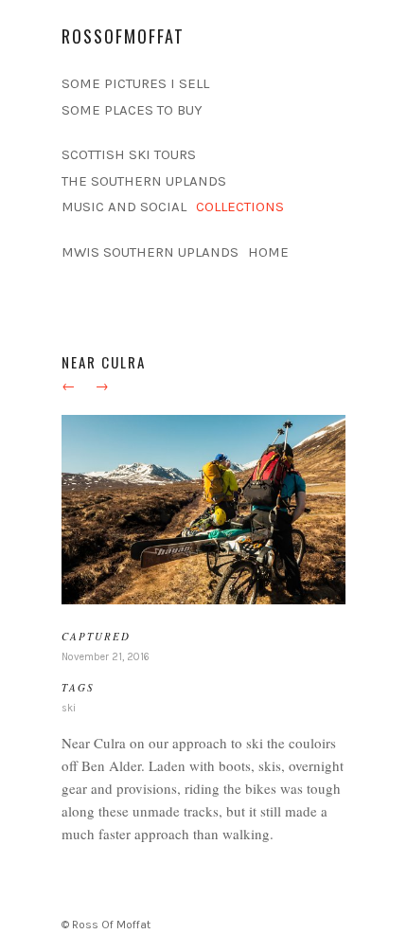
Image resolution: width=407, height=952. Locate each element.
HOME (268, 251)
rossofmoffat (123, 36)
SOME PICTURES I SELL (135, 83)
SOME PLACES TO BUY (132, 109)
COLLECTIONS (240, 206)
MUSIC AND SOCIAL (124, 206)
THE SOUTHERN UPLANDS (144, 180)
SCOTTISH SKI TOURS (129, 154)
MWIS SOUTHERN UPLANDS (150, 251)
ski (69, 708)
